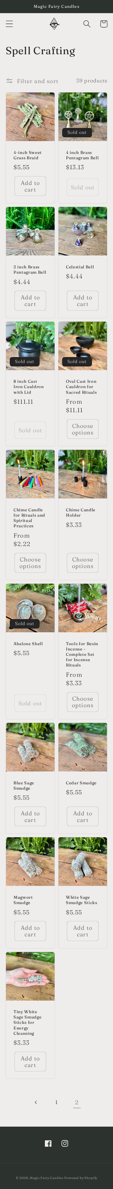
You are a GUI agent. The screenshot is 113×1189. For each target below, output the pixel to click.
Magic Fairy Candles (46, 1178)
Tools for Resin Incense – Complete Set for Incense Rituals (82, 654)
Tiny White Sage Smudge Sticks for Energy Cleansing (27, 1022)
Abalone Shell (28, 643)
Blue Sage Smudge (23, 785)
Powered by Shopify (80, 1178)
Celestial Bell (80, 266)
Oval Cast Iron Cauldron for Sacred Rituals (81, 386)
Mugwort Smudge (23, 900)
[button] (9, 24)
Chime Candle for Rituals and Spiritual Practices (29, 517)
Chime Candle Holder (80, 512)
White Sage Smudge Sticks (81, 900)
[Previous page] (36, 1102)
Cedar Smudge (81, 782)
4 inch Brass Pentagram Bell (82, 155)
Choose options (83, 429)
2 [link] (76, 1102)
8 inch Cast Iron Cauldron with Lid (28, 386)
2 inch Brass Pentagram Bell (29, 269)
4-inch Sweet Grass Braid (27, 155)
